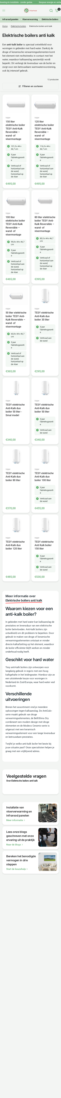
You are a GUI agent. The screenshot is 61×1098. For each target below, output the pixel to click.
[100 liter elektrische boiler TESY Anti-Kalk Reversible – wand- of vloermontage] (16, 201)
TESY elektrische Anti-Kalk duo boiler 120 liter (15, 545)
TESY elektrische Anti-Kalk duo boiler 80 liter (15, 477)
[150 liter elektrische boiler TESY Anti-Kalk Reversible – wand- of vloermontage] (16, 105)
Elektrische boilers (50, 19)
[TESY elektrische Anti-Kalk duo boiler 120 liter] (16, 525)
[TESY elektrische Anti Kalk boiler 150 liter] (45, 525)
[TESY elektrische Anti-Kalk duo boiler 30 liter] (45, 296)
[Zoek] (51, 10)
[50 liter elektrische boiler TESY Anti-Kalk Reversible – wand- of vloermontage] (16, 296)
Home (5, 26)
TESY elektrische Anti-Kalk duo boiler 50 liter (44, 408)
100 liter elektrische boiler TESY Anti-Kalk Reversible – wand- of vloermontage (15, 226)
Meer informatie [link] (14, 820)
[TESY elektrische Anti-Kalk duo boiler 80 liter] (16, 457)
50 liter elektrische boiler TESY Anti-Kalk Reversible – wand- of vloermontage (16, 319)
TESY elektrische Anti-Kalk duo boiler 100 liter (44, 477)
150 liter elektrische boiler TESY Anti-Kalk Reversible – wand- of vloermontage (15, 130)
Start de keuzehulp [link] (16, 869)
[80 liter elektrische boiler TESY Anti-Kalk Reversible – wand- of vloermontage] (45, 201)
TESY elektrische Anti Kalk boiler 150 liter (44, 545)
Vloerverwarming (30, 19)
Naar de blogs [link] (13, 845)
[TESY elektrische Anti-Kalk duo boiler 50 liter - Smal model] (16, 388)
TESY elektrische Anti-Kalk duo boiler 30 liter (44, 316)
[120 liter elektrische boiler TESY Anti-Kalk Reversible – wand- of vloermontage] (45, 105)
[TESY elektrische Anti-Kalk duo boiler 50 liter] (45, 388)
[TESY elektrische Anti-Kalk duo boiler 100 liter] (45, 457)
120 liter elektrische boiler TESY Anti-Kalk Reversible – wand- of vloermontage (44, 130)
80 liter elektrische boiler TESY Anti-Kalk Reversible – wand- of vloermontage (45, 224)
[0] (56, 10)
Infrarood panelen (10, 19)
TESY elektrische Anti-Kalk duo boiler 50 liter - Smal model (15, 410)
